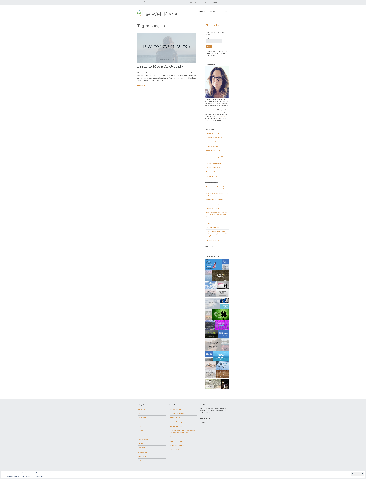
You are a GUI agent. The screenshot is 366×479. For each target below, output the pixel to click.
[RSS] (211, 2)
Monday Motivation (143, 439)
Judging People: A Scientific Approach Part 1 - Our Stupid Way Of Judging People (216, 215)
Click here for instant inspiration (147, 2)
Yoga (139, 460)
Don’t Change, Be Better (213, 167)
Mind (139, 435)
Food (139, 426)
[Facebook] (191, 2)
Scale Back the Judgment (213, 240)
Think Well (212, 12)
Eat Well (201, 12)
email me (223, 116)
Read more (141, 85)
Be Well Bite (141, 409)
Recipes (140, 443)
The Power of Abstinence (213, 172)
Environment (142, 418)
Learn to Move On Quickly (160, 66)
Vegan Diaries (142, 456)
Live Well (223, 12)
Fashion (140, 422)
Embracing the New (211, 176)
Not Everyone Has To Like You (214, 199)
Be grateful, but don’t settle (214, 137)
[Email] (205, 2)
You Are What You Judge (213, 204)
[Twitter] (196, 2)
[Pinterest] (200, 2)
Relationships (142, 448)
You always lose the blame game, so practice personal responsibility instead (216, 157)
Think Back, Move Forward (213, 163)
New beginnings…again (213, 150)
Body (139, 413)
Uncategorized (142, 452)
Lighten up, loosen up (212, 146)
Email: (207, 38)
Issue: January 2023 (211, 142)
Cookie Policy (39, 476)
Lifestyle (140, 430)
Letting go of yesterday (212, 133)
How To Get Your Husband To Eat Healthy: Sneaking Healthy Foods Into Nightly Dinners (217, 234)
